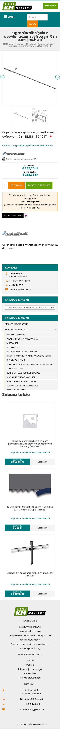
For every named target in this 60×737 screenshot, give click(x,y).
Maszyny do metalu (30, 631)
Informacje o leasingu (30, 669)
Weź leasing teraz (13, 215)
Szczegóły (42, 462)
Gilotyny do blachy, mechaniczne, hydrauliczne (29, 364)
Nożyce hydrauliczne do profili (21, 381)
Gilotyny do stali (14, 368)
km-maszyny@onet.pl (32, 709)
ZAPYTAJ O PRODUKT (39, 185)
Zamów (18, 185)
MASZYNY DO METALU (16, 329)
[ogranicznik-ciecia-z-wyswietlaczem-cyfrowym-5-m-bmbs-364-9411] (30, 78)
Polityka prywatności (30, 677)
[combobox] (30, 307)
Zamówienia (50, 5)
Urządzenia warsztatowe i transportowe (30, 635)
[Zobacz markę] (13, 153)
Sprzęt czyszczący (30, 639)
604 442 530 (37, 698)
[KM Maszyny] (17, 6)
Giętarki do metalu (15, 360)
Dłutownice (12, 343)
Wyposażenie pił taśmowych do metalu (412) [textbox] (30, 307)
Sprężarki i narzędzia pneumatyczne (30, 644)
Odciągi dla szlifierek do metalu (22, 385)
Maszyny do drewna (30, 626)
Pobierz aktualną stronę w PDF (21, 159)
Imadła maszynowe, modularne (21, 377)
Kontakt (30, 660)
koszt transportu (30, 201)
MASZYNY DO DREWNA (16, 323)
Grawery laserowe (16, 334)
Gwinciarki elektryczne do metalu (23, 373)
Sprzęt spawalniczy (30, 648)
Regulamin (30, 673)
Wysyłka (30, 664)
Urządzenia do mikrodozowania (22, 339)
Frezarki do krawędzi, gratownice (23, 351)
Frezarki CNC (12, 347)
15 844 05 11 (34, 704)
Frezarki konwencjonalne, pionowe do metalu (28, 356)
